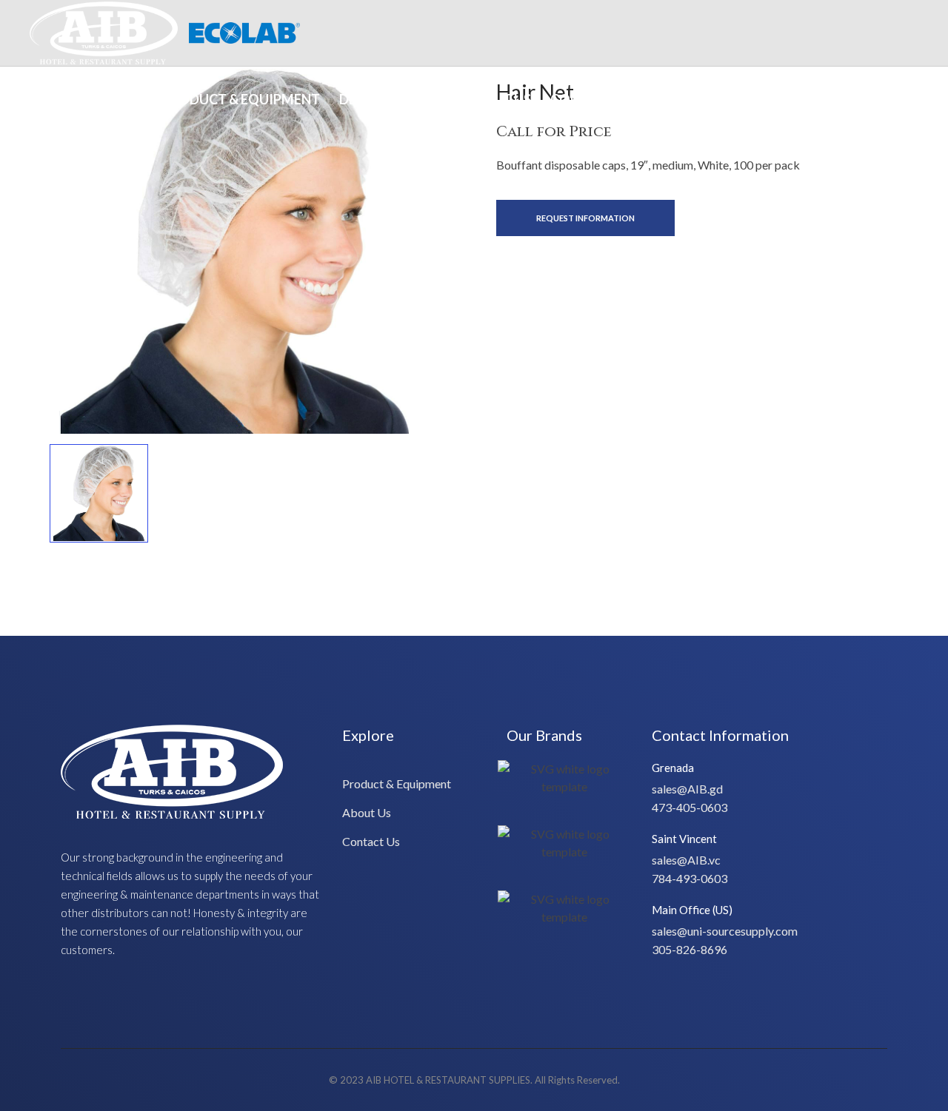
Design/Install (392, 99)
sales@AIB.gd (687, 789)
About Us (497, 99)
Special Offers (91, 99)
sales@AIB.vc (686, 860)
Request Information (585, 218)
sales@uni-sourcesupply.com (725, 931)
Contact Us (592, 99)
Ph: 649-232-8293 (871, 99)
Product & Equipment (241, 99)
